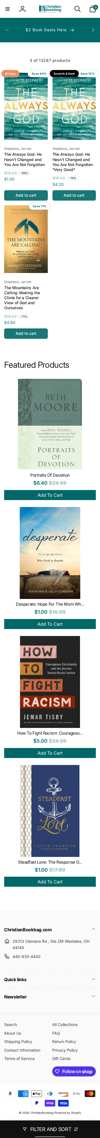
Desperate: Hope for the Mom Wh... (50, 604)
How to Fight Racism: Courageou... (50, 733)
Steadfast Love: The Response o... (50, 862)
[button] (7, 9)
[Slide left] (7, 30)
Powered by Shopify (67, 1112)
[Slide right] (93, 30)
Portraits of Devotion (50, 475)
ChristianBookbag (42, 1112)
